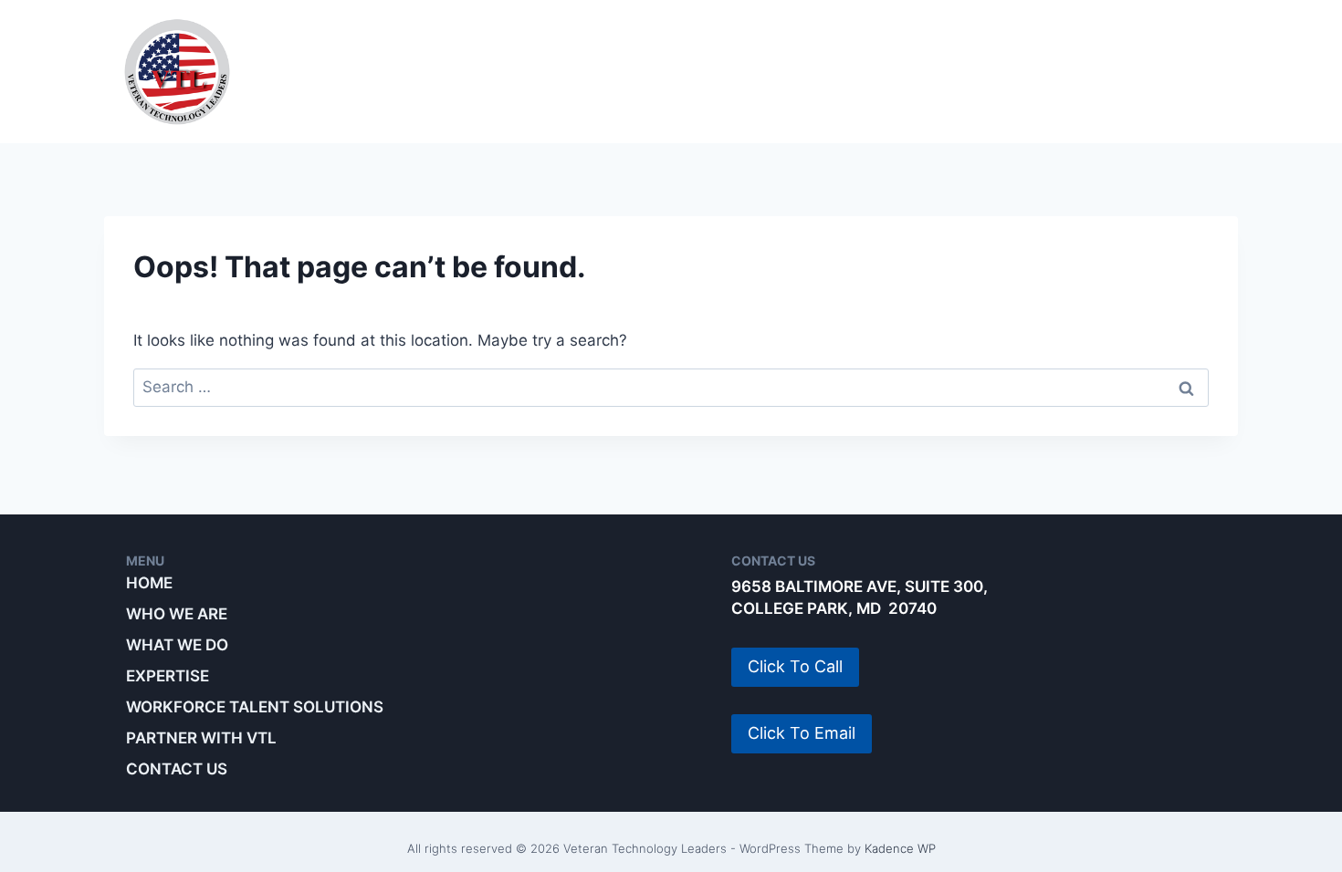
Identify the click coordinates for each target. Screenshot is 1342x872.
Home (149, 583)
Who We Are (363, 71)
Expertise (660, 71)
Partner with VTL (1136, 71)
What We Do (516, 71)
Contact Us (176, 769)
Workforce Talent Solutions (881, 71)
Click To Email (801, 732)
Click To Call (795, 666)
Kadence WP (900, 848)
